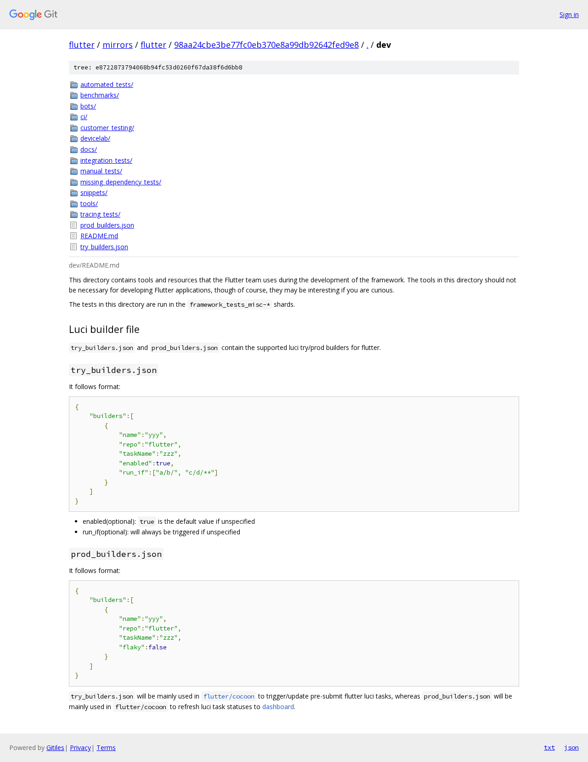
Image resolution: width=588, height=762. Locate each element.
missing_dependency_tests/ (120, 182)
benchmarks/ (99, 95)
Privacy (80, 747)
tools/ (89, 203)
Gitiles (55, 747)
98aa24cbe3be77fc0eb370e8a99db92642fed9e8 (266, 44)
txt (549, 747)
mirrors (117, 44)
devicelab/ (95, 138)
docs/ (88, 149)
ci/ (83, 116)
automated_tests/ (106, 84)
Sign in (569, 14)
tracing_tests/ (100, 214)
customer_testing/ (107, 127)
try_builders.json (104, 246)
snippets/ (93, 192)
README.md (99, 235)
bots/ (88, 106)
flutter (82, 44)
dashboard (278, 706)
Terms (106, 747)
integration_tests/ (106, 160)
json (571, 747)
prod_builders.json (107, 225)
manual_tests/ (101, 170)
